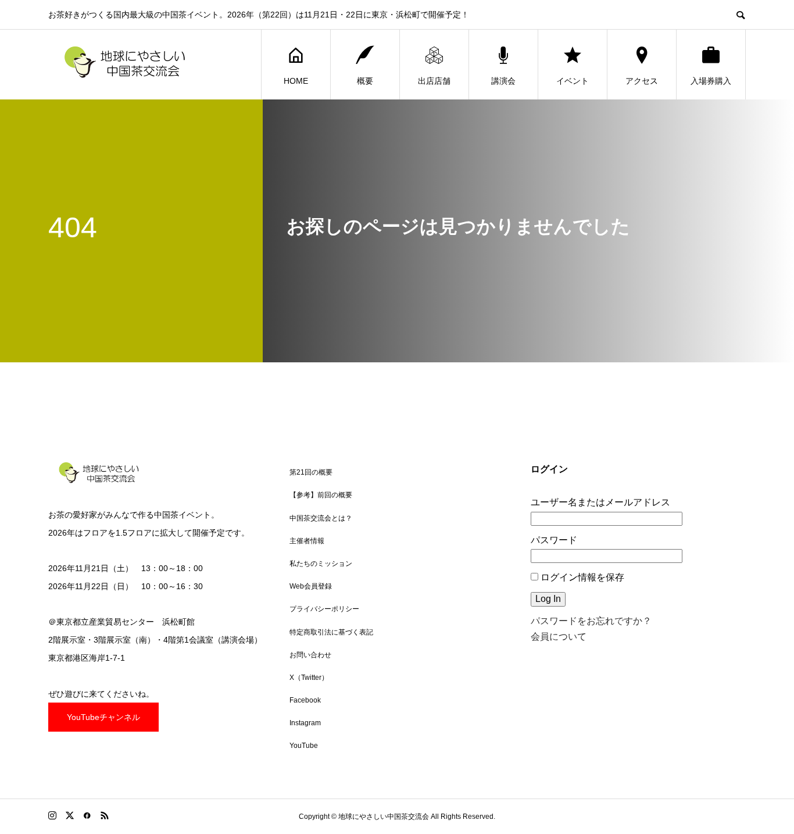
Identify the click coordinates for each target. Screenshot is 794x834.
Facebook (305, 700)
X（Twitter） (308, 677)
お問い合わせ (310, 655)
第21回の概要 (310, 472)
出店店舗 (434, 80)
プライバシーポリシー (324, 609)
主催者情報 (306, 541)
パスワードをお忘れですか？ (591, 621)
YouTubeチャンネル (103, 717)
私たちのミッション (320, 563)
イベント (572, 80)
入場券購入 (711, 80)
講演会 (503, 80)
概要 (365, 80)
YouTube (303, 746)
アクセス (641, 80)
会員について (558, 636)
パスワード (554, 540)
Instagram (305, 723)
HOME (296, 80)
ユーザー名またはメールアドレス (600, 502)
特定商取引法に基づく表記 (331, 632)
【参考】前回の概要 (320, 495)
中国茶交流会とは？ (320, 518)
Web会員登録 (310, 586)
